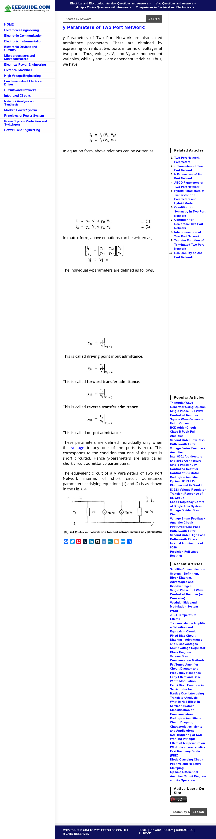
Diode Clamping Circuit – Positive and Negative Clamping (188, 763)
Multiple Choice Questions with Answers (102, 7)
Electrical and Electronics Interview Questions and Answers (109, 3)
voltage (77, 447)
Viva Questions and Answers (174, 3)
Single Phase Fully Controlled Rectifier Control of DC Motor (184, 469)
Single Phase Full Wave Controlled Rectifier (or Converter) (187, 594)
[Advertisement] (112, 100)
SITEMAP (145, 832)
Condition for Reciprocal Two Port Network (188, 224)
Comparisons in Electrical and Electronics (163, 7)
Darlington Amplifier (184, 477)
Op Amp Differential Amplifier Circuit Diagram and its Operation (188, 776)
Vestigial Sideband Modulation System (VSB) (184, 606)
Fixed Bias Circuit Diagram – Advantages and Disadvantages (186, 639)
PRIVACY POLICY (161, 830)
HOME (143, 830)
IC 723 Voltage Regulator (187, 489)
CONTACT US (184, 830)
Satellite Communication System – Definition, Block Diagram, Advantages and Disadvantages (187, 577)
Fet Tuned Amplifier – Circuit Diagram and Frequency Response (185, 668)
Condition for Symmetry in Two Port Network (189, 211)
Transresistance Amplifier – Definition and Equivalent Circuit (188, 627)
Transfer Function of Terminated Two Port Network (189, 244)
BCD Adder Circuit (183, 427)
